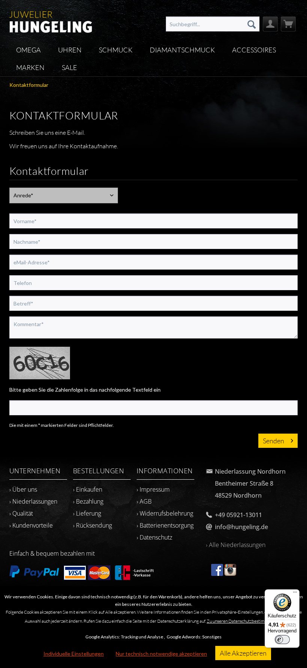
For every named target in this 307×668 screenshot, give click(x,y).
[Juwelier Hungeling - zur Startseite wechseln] (50, 20)
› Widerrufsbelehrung (165, 513)
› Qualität (21, 513)
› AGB (144, 501)
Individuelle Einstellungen (73, 653)
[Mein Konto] (270, 23)
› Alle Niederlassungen (235, 545)
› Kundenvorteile (31, 525)
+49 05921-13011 (238, 515)
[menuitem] (213, 23)
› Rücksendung (92, 525)
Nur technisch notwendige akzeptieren (161, 653)
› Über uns (23, 489)
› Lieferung (87, 513)
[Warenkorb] (288, 23)
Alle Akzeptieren (243, 653)
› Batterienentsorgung (165, 525)
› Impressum (153, 489)
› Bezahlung (88, 501)
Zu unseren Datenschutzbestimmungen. (243, 621)
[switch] (282, 639)
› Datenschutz (154, 537)
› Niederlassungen (33, 501)
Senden (273, 441)
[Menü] (295, 593)
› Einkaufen (87, 489)
